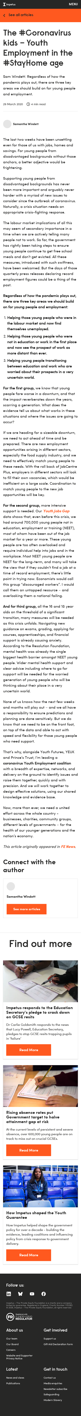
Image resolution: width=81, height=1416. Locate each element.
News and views (15, 1377)
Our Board (12, 1344)
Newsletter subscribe (55, 1388)
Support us (50, 1338)
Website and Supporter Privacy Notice (19, 1357)
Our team (11, 1338)
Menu (73, 4)
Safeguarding (51, 1394)
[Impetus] (9, 4)
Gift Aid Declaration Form (58, 1344)
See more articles (26, 909)
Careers (10, 1349)
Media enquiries (53, 1383)
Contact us (50, 1377)
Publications (13, 1383)
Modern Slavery (53, 1400)
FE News (68, 846)
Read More (28, 1049)
